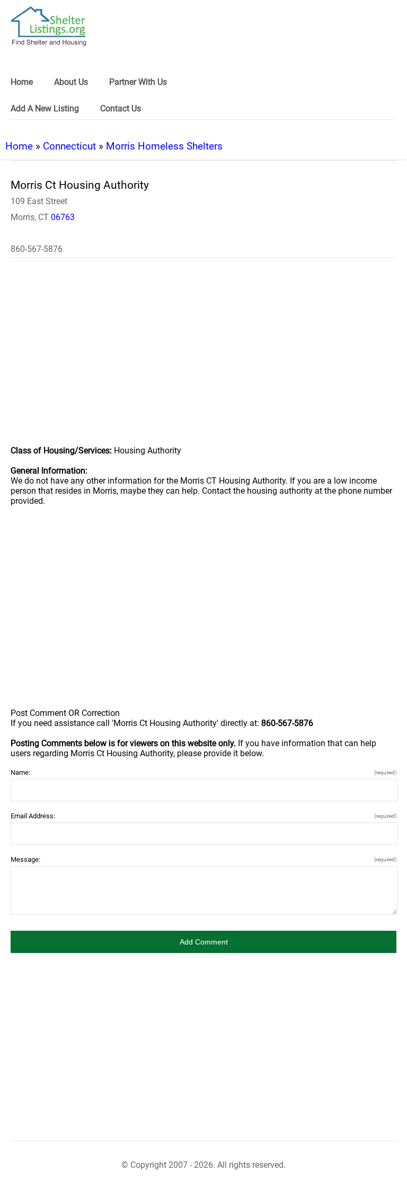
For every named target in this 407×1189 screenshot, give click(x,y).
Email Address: (203, 816)
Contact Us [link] (120, 108)
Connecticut (69, 146)
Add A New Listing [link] (45, 108)
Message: (203, 859)
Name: (203, 772)
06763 (63, 217)
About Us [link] (71, 82)
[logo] (49, 26)
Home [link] (22, 82)
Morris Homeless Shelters (164, 146)
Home (19, 146)
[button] (203, 942)
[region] (203, 358)
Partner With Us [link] (138, 82)
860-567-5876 (37, 249)
